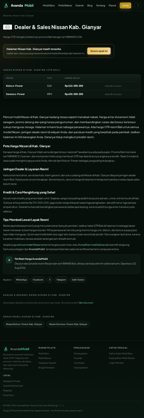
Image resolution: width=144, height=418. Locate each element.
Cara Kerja (79, 362)
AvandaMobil (40, 258)
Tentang (100, 5)
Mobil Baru (49, 5)
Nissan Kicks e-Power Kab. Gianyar (24, 324)
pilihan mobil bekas (94, 244)
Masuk (112, 5)
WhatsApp (21, 279)
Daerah (80, 5)
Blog (90, 5)
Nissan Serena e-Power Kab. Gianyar (68, 324)
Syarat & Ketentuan (13, 385)
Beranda (7, 15)
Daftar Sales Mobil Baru (121, 353)
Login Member (116, 362)
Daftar (125, 5)
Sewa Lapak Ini (98, 50)
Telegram (61, 279)
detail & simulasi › (113, 86)
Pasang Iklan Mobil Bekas (122, 358)
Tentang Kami (80, 353)
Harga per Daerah (47, 362)
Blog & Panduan (46, 367)
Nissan (16, 15)
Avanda (22, 5)
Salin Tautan (78, 280)
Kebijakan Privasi (11, 381)
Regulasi (7, 390)
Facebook (38, 279)
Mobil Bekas (65, 5)
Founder (78, 358)
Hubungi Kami (81, 367)
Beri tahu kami (86, 302)
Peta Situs (8, 395)
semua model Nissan (29, 244)
